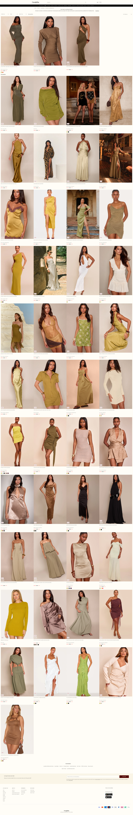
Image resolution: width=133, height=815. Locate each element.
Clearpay (4, 798)
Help (3, 790)
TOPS (62, 5)
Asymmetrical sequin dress (71, 768)
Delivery (4, 794)
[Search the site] (85, 2)
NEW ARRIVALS (41, 5)
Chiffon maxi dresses (84, 766)
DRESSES (55, 5)
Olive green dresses (66, 766)
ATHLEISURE (69, 5)
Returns (4, 791)
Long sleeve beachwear (73, 766)
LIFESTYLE (88, 5)
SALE (45, 5)
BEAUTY (85, 5)
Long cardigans (56, 766)
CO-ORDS (59, 5)
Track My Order (32, 791)
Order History (32, 790)
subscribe (124, 776)
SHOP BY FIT (74, 5)
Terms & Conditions (24, 790)
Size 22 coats (78, 766)
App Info (22, 794)
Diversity (13, 791)
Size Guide (4, 792)
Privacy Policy (23, 791)
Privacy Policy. (71, 780)
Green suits (61, 766)
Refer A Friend (32, 792)
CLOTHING (48, 5)
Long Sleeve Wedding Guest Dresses (48, 766)
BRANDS (92, 5)
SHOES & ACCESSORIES (80, 5)
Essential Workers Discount (16, 792)
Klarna (4, 799)
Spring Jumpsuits (90, 766)
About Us (13, 790)
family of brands (97, 779)
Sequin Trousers (64, 768)
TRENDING (65, 5)
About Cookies (23, 792)
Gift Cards (4, 796)
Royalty (4, 795)
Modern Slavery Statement (15, 794)
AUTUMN (52, 5)
